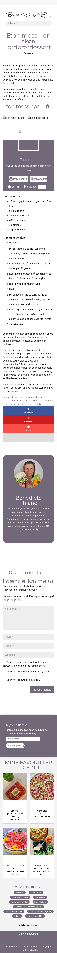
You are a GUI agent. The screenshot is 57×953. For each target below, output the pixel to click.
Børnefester (40, 897)
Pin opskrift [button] (40, 179)
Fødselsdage (40, 902)
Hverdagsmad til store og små (28, 906)
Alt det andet (36, 892)
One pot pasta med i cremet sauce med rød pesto (42, 870)
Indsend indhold (42, 689)
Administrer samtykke (28, 925)
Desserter (29, 53)
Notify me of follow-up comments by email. (28, 671)
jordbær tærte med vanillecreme (27, 400)
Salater (17, 916)
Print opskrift (20, 179)
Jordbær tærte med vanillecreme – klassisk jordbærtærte (15, 871)
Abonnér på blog (15, 745)
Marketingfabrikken (28, 946)
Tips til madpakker (34, 916)
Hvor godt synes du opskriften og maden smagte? (28, 596)
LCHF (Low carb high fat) (40, 911)
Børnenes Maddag (19, 902)
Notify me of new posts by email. (23, 680)
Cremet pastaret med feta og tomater (15, 815)
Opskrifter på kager (14, 911)
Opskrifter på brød (20, 897)
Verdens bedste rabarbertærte (42, 813)
